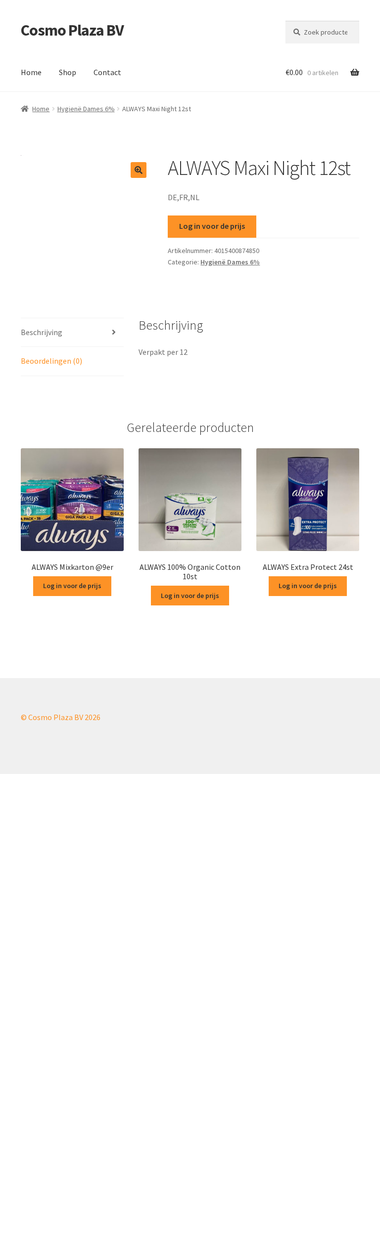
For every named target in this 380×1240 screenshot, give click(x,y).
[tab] (72, 332)
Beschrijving (41, 332)
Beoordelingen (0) (51, 361)
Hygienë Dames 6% (86, 108)
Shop (67, 72)
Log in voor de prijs (212, 226)
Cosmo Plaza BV (72, 30)
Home (31, 72)
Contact (107, 72)
